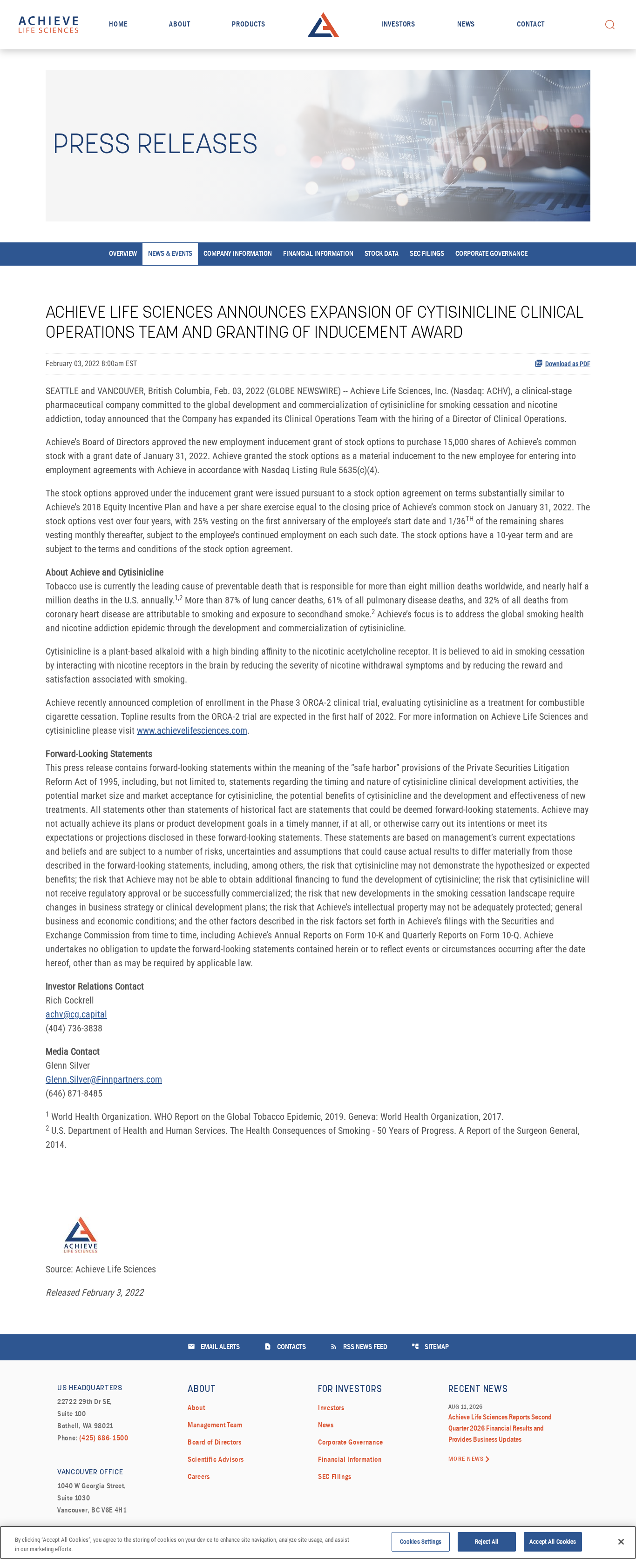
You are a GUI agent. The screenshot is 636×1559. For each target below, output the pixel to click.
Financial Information (318, 254)
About (179, 24)
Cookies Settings (420, 1541)
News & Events (170, 254)
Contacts (285, 1347)
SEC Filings (427, 254)
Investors (398, 24)
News (466, 24)
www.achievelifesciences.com (192, 730)
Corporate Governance (491, 254)
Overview (123, 254)
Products (248, 24)
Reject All (486, 1541)
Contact (531, 24)
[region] (318, 1542)
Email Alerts (214, 1347)
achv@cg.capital (76, 1014)
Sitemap (430, 1347)
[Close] (621, 1542)
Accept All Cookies (552, 1541)
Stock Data (382, 254)
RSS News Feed (358, 1347)
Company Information (237, 254)
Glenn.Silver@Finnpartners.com (104, 1079)
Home (118, 24)
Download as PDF (567, 364)
